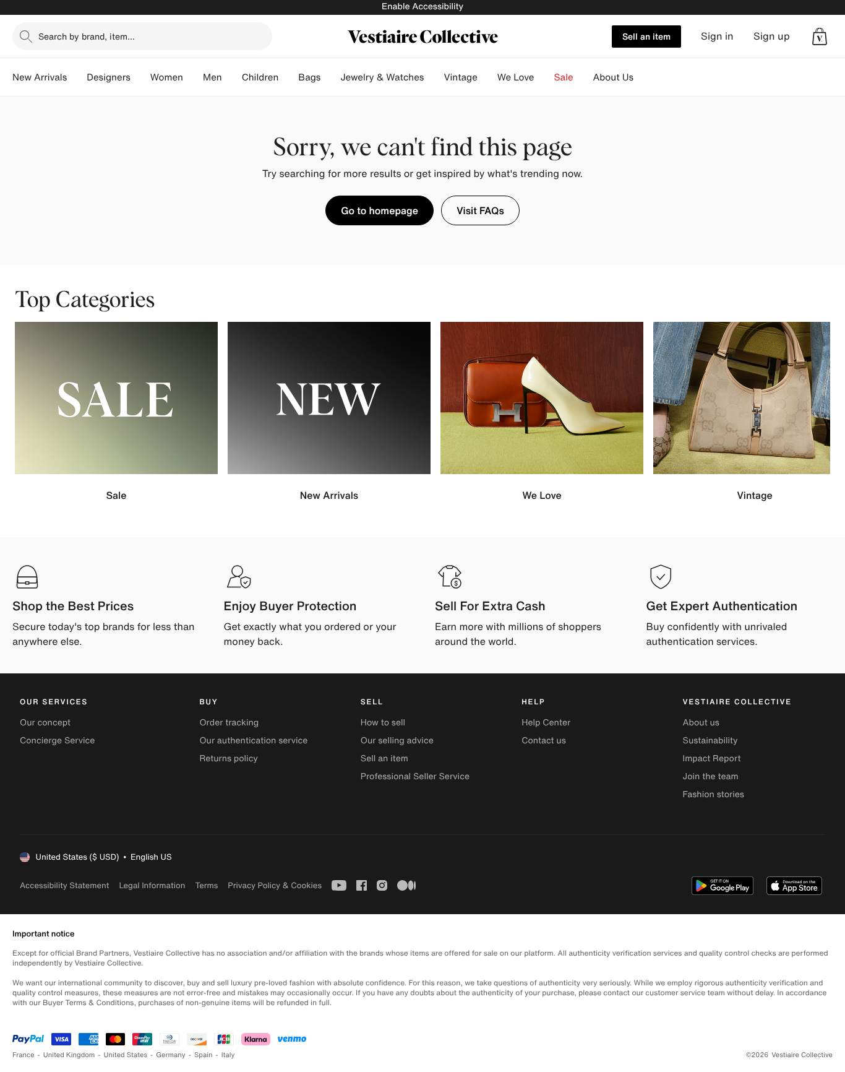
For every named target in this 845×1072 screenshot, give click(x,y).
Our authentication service (253, 740)
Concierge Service (57, 740)
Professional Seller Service (415, 776)
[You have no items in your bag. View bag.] (819, 36)
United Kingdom (69, 1055)
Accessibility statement (64, 885)
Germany (171, 1055)
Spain (203, 1055)
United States (126, 1055)
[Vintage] (487, 77)
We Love (515, 77)
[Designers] (140, 77)
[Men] (232, 77)
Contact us (543, 740)
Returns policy (228, 758)
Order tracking (229, 722)
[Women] (193, 77)
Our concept (45, 722)
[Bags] (330, 77)
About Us (613, 77)
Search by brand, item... (86, 36)
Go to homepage (379, 210)
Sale (563, 77)
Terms (206, 885)
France (23, 1055)
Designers (109, 77)
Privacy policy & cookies (275, 885)
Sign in (717, 36)
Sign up (771, 36)
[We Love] (544, 77)
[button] (819, 36)
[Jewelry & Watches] (434, 77)
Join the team (711, 776)
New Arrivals (39, 77)
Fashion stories (713, 794)
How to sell (383, 722)
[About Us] (643, 77)
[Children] (288, 77)
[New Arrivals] (77, 77)
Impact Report (712, 758)
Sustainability (710, 740)
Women (166, 77)
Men (212, 77)
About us (701, 722)
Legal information (152, 885)
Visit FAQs (480, 210)
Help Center (545, 722)
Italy (228, 1055)
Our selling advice (397, 740)
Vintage (460, 77)
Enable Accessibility (422, 6)
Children (260, 77)
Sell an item (646, 36)
